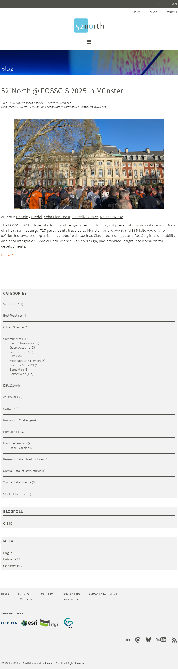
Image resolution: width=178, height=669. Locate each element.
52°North (22, 107)
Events (23, 594)
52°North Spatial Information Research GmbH (89, 25)
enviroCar (9, 397)
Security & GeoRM (22, 365)
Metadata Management (25, 360)
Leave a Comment (59, 103)
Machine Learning (15, 443)
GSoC (7, 408)
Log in (8, 553)
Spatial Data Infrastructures (62, 107)
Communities (12, 339)
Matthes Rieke (111, 216)
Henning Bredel (29, 216)
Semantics (17, 369)
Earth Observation (22, 343)
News (136, 12)
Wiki (174, 4)
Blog (153, 12)
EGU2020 (9, 385)
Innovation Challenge (18, 420)
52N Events (25, 599)
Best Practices (13, 315)
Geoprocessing (20, 347)
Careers (47, 594)
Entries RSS (12, 559)
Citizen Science (13, 327)
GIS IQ (8, 523)
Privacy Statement (103, 594)
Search (171, 12)
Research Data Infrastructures (23, 459)
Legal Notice (71, 599)
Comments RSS (14, 565)
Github (157, 4)
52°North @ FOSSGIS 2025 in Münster (62, 91)
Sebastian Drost (57, 216)
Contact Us (71, 594)
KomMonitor (36, 107)
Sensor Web (18, 374)
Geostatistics (18, 352)
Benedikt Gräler (85, 216)
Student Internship (16, 494)
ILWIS (14, 356)
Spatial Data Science (93, 107)
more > (7, 254)
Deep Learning (19, 448)
